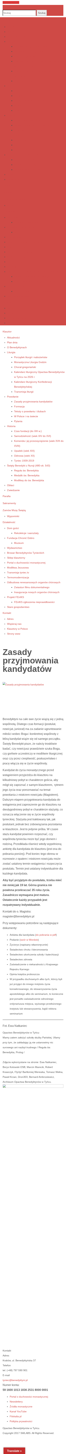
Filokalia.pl (15, 1416)
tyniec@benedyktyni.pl (15, 1380)
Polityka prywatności (21, 1421)
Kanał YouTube (18, 1411)
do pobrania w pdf (46, 934)
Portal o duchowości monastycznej (29, 1396)
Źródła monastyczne (21, 1406)
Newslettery (16, 1401)
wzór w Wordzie (29, 939)
